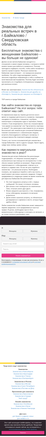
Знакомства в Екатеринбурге (22, 378)
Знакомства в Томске (23, 376)
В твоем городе (18, 18)
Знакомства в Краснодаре (22, 374)
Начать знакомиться (23, 255)
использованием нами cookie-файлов (23, 429)
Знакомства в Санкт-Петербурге (23, 386)
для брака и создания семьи (23, 416)
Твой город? (22, 398)
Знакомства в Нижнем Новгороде (23, 408)
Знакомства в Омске (23, 406)
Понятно (23, 433)
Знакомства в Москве (23, 384)
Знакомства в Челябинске (23, 404)
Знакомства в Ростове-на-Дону (23, 388)
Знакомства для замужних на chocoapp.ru (26, 94)
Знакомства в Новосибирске (23, 371)
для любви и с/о (23, 418)
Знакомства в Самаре (23, 396)
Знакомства (6, 18)
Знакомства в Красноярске (23, 394)
